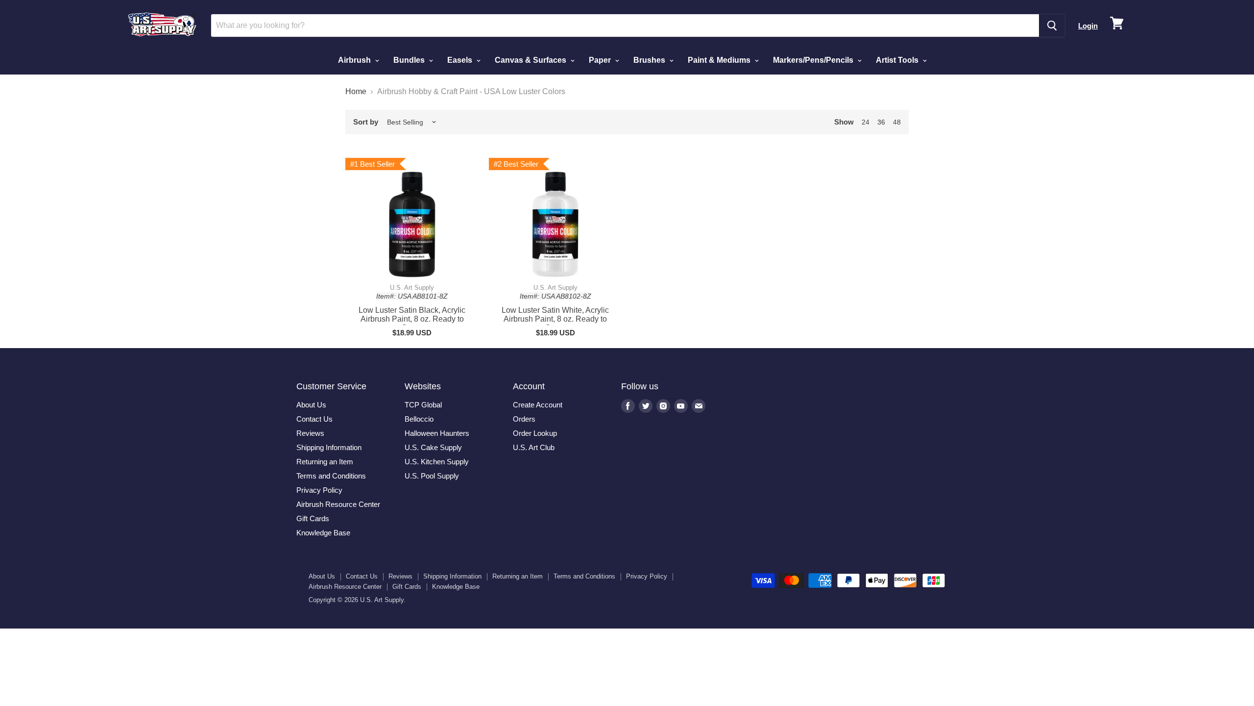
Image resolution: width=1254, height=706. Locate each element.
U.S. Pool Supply (432, 476)
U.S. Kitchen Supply (437, 461)
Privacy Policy (319, 490)
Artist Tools (898, 60)
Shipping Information (329, 447)
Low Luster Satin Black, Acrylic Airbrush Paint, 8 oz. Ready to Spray (412, 319)
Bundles (410, 60)
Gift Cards (312, 518)
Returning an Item (324, 461)
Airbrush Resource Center (338, 504)
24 (865, 122)
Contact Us (314, 419)
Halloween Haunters (437, 433)
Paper (601, 60)
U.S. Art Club (534, 447)
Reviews (310, 433)
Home (355, 91)
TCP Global (423, 405)
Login (1088, 26)
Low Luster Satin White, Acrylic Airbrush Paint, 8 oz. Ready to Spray (555, 319)
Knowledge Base (323, 533)
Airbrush (355, 60)
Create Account (537, 405)
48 (897, 122)
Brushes (650, 60)
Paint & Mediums (720, 60)
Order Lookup (535, 433)
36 (881, 122)
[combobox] (625, 25)
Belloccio (419, 419)
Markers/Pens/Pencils (814, 60)
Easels (460, 60)
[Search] (1052, 25)
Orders (524, 419)
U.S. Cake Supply (433, 447)
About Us (311, 405)
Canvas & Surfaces (531, 60)
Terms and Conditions (331, 476)
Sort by (365, 122)
